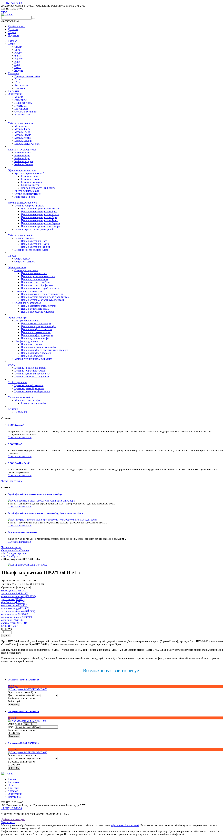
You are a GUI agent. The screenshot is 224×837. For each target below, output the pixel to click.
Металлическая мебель (20, 397)
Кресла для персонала (26, 190)
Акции (18, 79)
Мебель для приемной (20, 235)
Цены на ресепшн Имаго (35, 243)
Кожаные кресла (30, 185)
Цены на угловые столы (34, 279)
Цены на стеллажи (31, 344)
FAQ (17, 82)
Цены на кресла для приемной (31, 249)
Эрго (17, 49)
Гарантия (19, 88)
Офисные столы (17, 267)
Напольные (20, 411)
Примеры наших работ (27, 76)
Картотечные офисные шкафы (22, 532)
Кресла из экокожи (31, 182)
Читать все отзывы (11, 481)
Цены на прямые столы (34, 273)
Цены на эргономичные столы (38, 276)
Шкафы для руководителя (28, 341)
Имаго (18, 52)
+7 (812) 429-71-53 (11, 2)
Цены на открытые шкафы (36, 323)
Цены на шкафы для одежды (37, 335)
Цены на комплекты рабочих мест (40, 288)
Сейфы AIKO (22, 258)
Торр (17, 64)
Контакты (13, 91)
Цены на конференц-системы (37, 311)
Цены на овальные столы (35, 308)
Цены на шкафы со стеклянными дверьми (44, 350)
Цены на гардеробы (32, 355)
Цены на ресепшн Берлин (35, 246)
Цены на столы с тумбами (35, 282)
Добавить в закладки (13, 819)
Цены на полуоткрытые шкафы (38, 326)
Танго (17, 67)
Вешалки (13, 409)
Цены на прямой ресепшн (28, 385)
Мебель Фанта (22, 129)
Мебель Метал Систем (27, 143)
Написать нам (22, 114)
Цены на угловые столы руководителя (42, 299)
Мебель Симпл (22, 134)
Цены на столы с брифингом (37, 285)
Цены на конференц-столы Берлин (40, 223)
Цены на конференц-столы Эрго (39, 211)
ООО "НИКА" (15, 444)
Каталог (12, 40)
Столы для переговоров (27, 302)
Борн (17, 61)
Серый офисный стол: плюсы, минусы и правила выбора (35, 494)
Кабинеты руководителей (22, 149)
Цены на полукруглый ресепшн (32, 391)
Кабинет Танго (22, 152)
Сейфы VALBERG (24, 261)
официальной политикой (125, 825)
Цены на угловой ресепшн (29, 388)
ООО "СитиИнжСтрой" (19, 463)
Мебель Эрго (21, 126)
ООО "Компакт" (16, 425)
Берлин (18, 58)
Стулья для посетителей (27, 193)
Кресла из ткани (30, 176)
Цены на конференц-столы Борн (39, 217)
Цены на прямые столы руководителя (42, 294)
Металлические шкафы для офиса (33, 358)
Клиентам (13, 73)
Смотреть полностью (19, 437)
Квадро (18, 70)
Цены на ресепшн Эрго (34, 241)
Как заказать (21, 85)
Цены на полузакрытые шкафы (38, 347)
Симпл (18, 46)
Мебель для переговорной (22, 202)
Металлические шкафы (27, 400)
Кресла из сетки (30, 179)
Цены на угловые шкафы (35, 338)
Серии (11, 43)
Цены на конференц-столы (29, 205)
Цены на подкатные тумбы (29, 370)
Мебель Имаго (22, 137)
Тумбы (11, 364)
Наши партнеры (23, 102)
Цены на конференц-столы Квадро (40, 226)
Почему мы (20, 105)
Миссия (18, 96)
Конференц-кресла (24, 196)
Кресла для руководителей (29, 173)
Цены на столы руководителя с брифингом (45, 297)
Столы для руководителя (28, 291)
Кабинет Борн (22, 155)
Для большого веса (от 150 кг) (38, 187)
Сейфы (12, 255)
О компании (15, 94)
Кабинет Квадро (23, 161)
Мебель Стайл (22, 131)
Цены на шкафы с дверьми (36, 353)
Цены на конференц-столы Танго (39, 220)
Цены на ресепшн (24, 238)
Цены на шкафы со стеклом (36, 329)
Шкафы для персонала (27, 320)
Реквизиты (20, 99)
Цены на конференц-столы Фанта (40, 208)
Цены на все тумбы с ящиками (31, 376)
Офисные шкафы (17, 317)
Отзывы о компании (25, 111)
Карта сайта (8, 822)
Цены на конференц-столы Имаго (40, 214)
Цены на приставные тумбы (30, 367)
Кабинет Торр (22, 158)
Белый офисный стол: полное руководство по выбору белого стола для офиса (45, 513)
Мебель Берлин (23, 140)
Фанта (17, 55)
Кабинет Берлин (23, 164)
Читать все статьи (11, 547)
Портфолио (14, 796)
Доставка (13, 791)
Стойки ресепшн (17, 382)
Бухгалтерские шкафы (33, 403)
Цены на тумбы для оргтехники (32, 373)
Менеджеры (21, 108)
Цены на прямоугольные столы (38, 305)
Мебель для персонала (20, 123)
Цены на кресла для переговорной (33, 229)
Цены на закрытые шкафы (36, 332)
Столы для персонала (26, 270)
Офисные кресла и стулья (22, 170)
